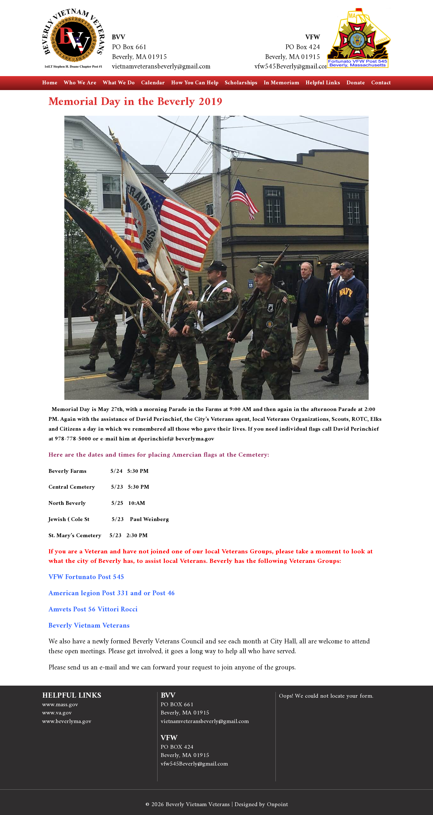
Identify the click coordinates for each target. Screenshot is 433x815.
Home (49, 83)
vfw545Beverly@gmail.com (292, 67)
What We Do (119, 83)
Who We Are (80, 83)
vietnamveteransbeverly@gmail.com (161, 67)
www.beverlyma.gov (66, 721)
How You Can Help (194, 83)
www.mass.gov (60, 704)
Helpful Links (323, 83)
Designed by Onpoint (261, 804)
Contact (381, 83)
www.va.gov (57, 712)
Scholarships (241, 83)
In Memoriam (281, 83)
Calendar (153, 83)
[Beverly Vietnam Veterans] (73, 38)
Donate (355, 83)
